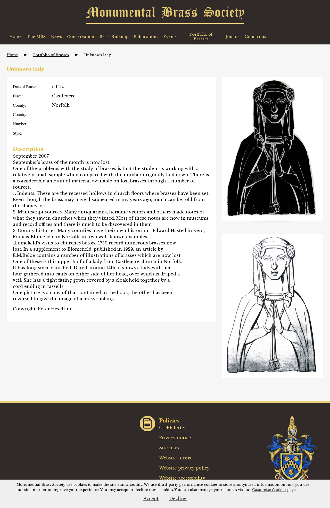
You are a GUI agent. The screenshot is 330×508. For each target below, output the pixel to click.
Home (15, 36)
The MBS (36, 36)
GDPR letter (172, 427)
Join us (233, 36)
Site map (169, 447)
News (56, 36)
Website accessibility (182, 478)
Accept (151, 498)
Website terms (175, 457)
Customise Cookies (269, 490)
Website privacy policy (184, 468)
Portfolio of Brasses (200, 36)
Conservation (80, 36)
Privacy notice (175, 437)
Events (170, 36)
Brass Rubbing (114, 36)
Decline (178, 498)
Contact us (255, 36)
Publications (146, 36)
